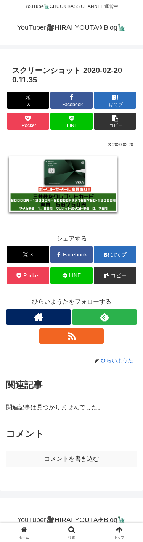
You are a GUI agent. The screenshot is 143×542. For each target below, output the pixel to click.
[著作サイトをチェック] (38, 317)
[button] (115, 121)
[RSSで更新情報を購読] (71, 336)
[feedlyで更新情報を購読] (104, 317)
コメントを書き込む (71, 458)
